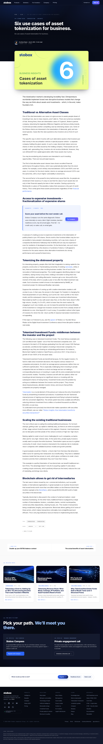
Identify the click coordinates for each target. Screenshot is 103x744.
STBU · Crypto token (92, 703)
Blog (21, 14)
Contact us (87, 2)
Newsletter (89, 714)
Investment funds (44, 708)
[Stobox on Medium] (5, 707)
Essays (73, 711)
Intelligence (27, 695)
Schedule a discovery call (63, 653)
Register (62, 676)
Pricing (55, 2)
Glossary (73, 708)
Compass (26, 700)
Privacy (66, 721)
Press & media (59, 703)
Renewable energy (44, 706)
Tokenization (27, 392)
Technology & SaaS (45, 700)
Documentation (90, 711)
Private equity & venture (46, 711)
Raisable (26, 698)
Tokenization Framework (77, 700)
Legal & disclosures (60, 711)
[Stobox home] (7, 3)
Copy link (41, 526)
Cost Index (89, 700)
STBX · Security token (92, 706)
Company (46, 2)
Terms (71, 721)
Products (16, 2)
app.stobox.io (96, 721)
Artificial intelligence (45, 703)
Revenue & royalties (45, 714)
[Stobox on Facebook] (8, 707)
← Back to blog (27, 531)
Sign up (96, 2)
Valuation (89, 708)
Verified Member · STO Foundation (11, 712)
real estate (69, 267)
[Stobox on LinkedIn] (8, 703)
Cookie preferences (86, 721)
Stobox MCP (27, 703)
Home (15, 14)
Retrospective (58, 698)
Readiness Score (75, 676)
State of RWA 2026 (91, 698)
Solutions (25, 2)
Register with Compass (14, 653)
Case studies (58, 700)
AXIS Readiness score (92, 695)
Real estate (43, 695)
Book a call (88, 676)
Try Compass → (71, 219)
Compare (73, 706)
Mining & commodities (45, 698)
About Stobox (58, 695)
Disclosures (77, 721)
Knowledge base (75, 695)
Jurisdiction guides (76, 703)
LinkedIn (30, 526)
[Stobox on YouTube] (16, 703)
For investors (36, 2)
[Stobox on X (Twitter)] (5, 703)
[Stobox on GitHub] (12, 707)
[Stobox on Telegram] (12, 703)
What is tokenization (76, 698)
